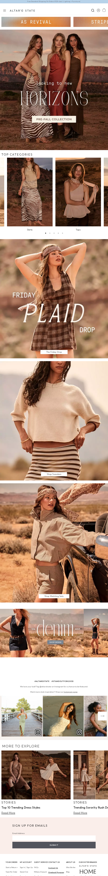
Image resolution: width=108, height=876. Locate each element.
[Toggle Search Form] (92, 10)
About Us (70, 862)
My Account (26, 862)
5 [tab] (62, 233)
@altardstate (45, 687)
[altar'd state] (22, 10)
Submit (54, 845)
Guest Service (41, 862)
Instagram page (70, 692)
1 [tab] (45, 233)
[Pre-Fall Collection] (54, 89)
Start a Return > (12, 867)
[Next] (102, 716)
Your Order (11, 862)
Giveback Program (56, 872)
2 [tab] (49, 233)
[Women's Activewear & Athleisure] (36, 22)
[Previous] (5, 716)
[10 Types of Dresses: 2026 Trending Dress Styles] (36, 774)
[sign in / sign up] (98, 10)
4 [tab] (58, 233)
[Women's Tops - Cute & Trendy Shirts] (78, 192)
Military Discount (40, 872)
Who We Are (70, 867)
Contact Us (54, 862)
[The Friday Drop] (54, 298)
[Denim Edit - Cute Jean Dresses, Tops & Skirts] (54, 633)
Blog (67, 872)
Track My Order (11, 872)
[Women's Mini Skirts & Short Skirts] (30, 192)
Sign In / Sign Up (26, 867)
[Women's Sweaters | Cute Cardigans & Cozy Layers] (54, 420)
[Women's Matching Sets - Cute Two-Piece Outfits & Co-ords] (54, 542)
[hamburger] (4, 10)
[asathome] (87, 869)
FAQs (36, 867)
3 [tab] (54, 233)
